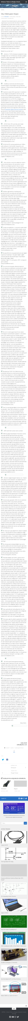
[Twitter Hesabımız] (26, 798)
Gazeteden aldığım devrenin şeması (13, 109)
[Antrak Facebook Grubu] (19, 798)
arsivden (6, 16)
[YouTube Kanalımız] (21, 798)
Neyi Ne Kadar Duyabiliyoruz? (9, 929)
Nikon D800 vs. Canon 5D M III (9, 995)
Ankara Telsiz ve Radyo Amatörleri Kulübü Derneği (11, 2)
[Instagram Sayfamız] (24, 798)
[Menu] (26, 2)
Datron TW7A (4, 913)
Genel (2, 9)
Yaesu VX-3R (4, 845)
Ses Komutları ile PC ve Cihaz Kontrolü (11, 979)
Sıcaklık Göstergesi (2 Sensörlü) (9, 962)
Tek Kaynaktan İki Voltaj (7, 861)
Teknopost (3, 788)
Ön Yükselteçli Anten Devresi (8, 896)
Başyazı (16, 788)
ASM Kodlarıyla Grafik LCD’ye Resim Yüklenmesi (13, 946)
